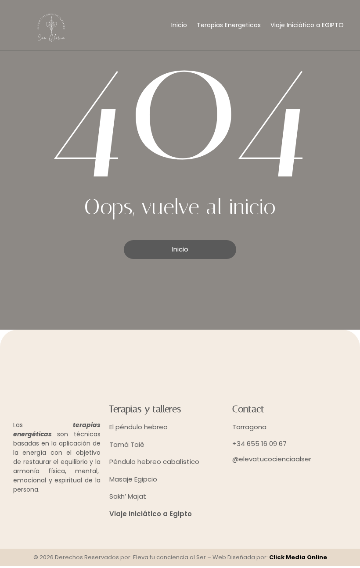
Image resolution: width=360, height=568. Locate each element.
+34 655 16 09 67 (259, 443)
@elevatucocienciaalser (271, 459)
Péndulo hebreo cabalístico (154, 461)
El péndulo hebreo (138, 426)
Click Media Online (298, 557)
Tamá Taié (126, 444)
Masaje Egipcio (133, 479)
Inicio (179, 25)
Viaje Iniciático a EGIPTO (307, 25)
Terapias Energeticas (229, 25)
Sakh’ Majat (127, 496)
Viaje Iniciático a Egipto (150, 513)
